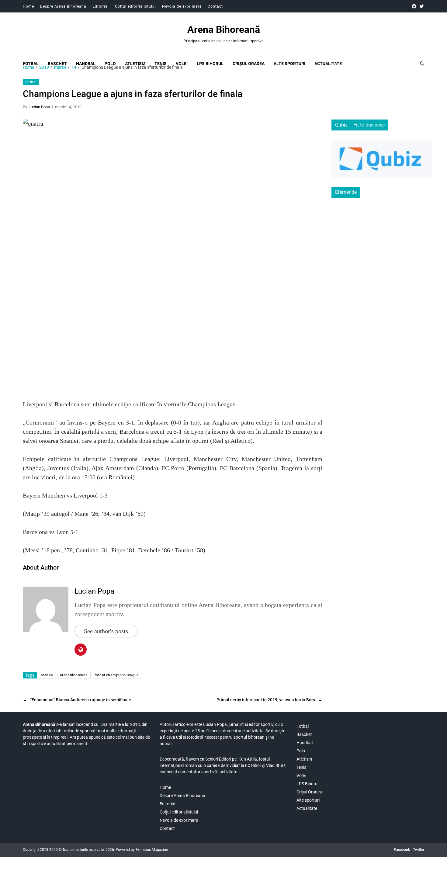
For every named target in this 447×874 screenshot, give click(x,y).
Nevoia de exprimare (182, 6)
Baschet (57, 63)
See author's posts (106, 631)
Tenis (160, 63)
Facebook (402, 850)
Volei (182, 63)
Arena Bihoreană (223, 29)
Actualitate (328, 63)
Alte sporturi (289, 63)
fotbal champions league (117, 675)
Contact (215, 6)
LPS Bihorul (210, 63)
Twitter (418, 850)
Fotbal (31, 63)
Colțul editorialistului (135, 6)
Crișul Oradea (249, 63)
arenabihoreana (74, 675)
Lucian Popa (39, 107)
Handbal (85, 63)
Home (28, 6)
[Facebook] (414, 6)
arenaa (47, 675)
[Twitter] (421, 6)
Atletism (135, 63)
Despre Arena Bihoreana (63, 6)
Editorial (100, 6)
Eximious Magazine (152, 850)
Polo (110, 63)
